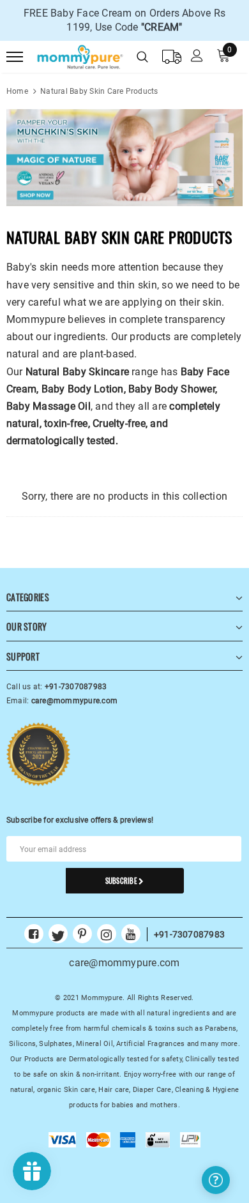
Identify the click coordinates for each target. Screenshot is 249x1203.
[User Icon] (197, 57)
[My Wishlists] (171, 57)
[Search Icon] (142, 57)
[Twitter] (58, 930)
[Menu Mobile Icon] (14, 57)
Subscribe (122, 881)
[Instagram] (106, 930)
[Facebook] (33, 930)
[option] (124, 20)
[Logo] (78, 54)
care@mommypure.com (124, 963)
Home (17, 91)
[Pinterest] (82, 930)
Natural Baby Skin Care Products (99, 91)
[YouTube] (130, 930)
